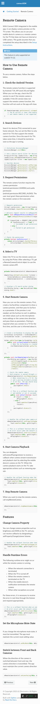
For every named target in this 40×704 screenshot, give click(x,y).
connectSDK (21, 3)
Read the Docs (10, 700)
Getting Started (13, 11)
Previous (9, 682)
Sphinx (13, 698)
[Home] (4, 11)
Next (32, 682)
